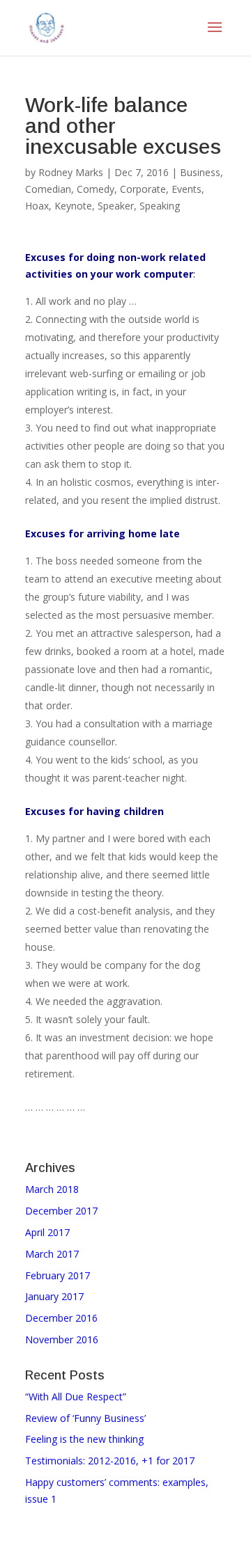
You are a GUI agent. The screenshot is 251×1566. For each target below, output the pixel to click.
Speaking (159, 205)
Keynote (73, 205)
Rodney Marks (70, 172)
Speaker (116, 205)
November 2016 (61, 1339)
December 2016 (61, 1317)
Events (186, 189)
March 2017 (52, 1253)
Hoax (37, 205)
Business (200, 172)
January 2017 (54, 1296)
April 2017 (47, 1232)
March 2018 (52, 1189)
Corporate (143, 189)
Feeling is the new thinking (84, 1439)
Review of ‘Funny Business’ (85, 1418)
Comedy (95, 189)
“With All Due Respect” (75, 1396)
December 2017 (61, 1210)
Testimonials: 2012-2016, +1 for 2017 (110, 1460)
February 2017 (57, 1275)
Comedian (48, 189)
